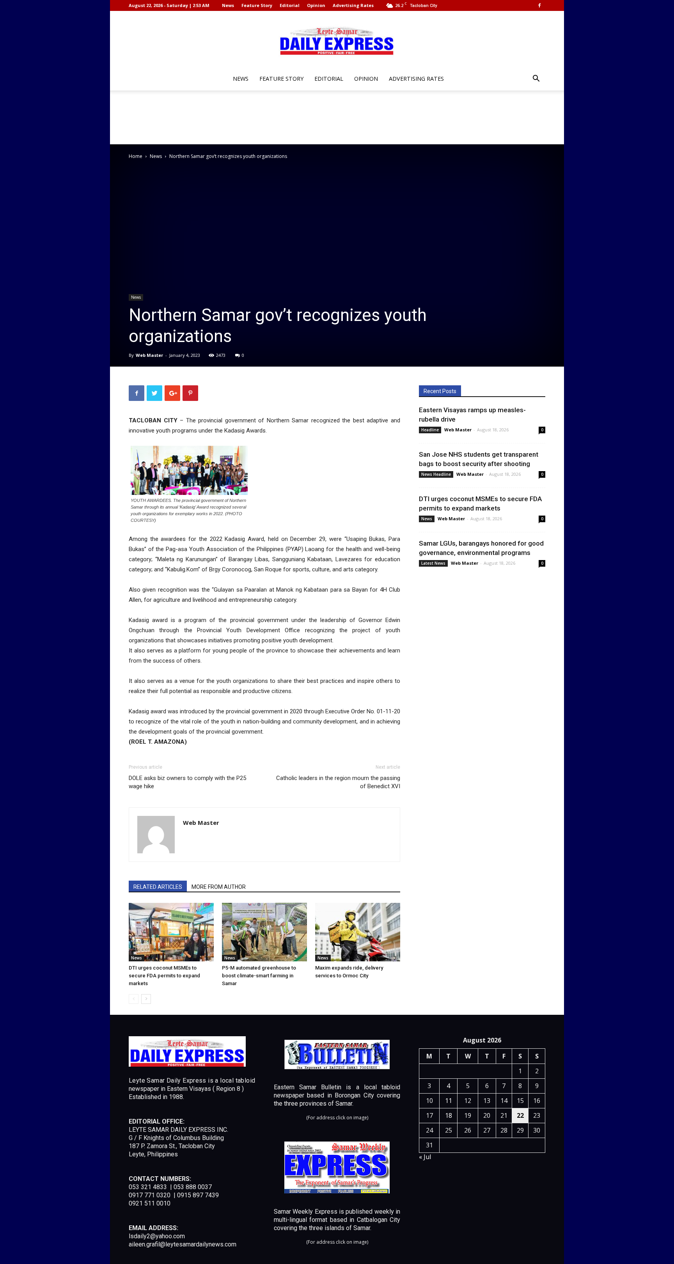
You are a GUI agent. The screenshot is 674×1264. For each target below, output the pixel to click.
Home (135, 156)
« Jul (425, 1156)
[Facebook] (539, 5)
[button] (536, 79)
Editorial (290, 5)
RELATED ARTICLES (157, 887)
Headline (430, 430)
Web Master (149, 355)
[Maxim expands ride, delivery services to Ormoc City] (357, 932)
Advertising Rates (353, 5)
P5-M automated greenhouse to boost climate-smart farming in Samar (259, 975)
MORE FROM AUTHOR (219, 887)
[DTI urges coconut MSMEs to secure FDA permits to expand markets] (171, 932)
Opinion (316, 5)
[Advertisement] (337, 117)
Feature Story (256, 5)
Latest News (433, 563)
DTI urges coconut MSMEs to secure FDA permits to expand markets (164, 975)
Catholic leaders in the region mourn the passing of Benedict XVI (338, 782)
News (228, 5)
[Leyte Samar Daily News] (337, 40)
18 (448, 1115)
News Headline (436, 474)
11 (448, 1100)
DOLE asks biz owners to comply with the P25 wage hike (187, 782)
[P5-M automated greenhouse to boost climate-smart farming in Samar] (264, 932)
